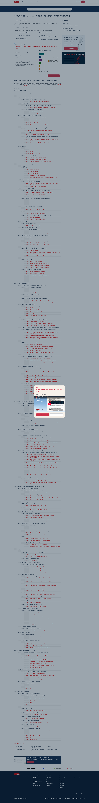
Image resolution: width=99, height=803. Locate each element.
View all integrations (43, 414)
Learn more (56, 414)
